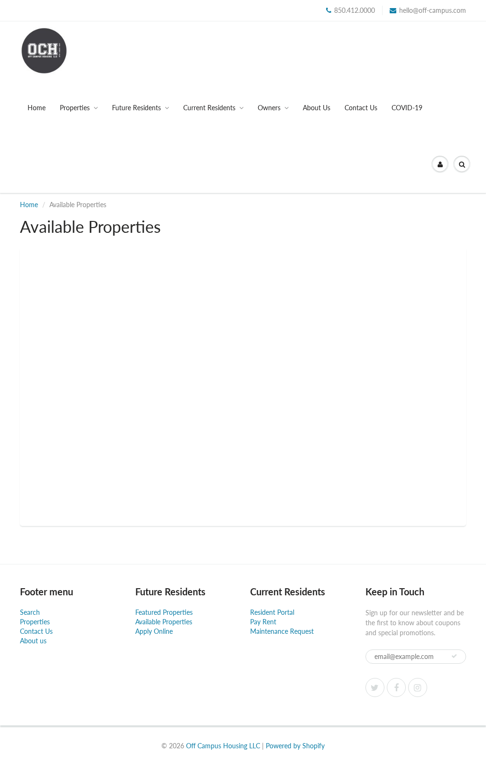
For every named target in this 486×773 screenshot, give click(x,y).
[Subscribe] (454, 656)
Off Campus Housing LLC (223, 746)
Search (30, 612)
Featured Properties (164, 612)
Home (37, 108)
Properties (75, 108)
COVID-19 (407, 108)
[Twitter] (374, 687)
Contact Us (361, 108)
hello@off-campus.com (432, 10)
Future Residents (136, 108)
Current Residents (209, 108)
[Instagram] (417, 687)
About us (33, 641)
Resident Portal (272, 612)
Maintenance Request (282, 631)
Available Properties (163, 622)
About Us (316, 108)
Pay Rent (263, 622)
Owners (269, 108)
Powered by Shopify (295, 746)
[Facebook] (396, 687)
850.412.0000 (354, 10)
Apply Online (154, 631)
